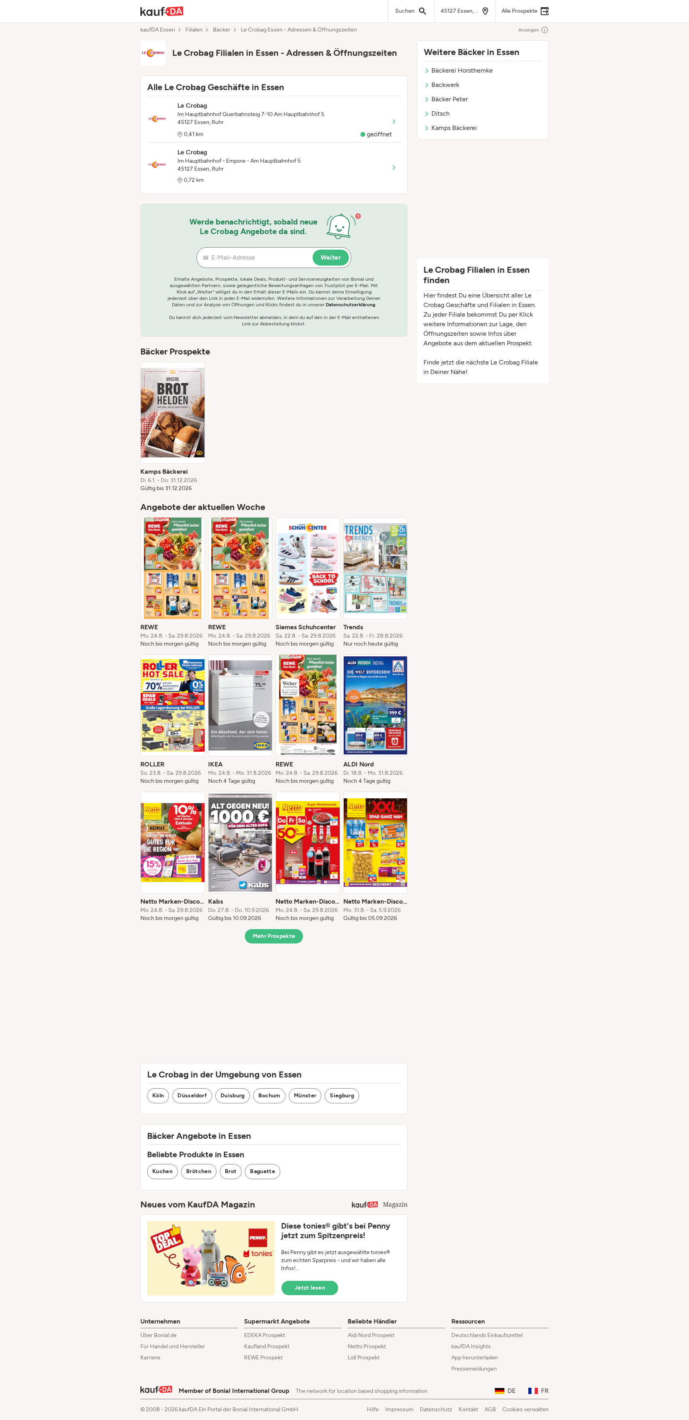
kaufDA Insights (471, 1346)
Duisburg (232, 1095)
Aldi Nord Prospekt (371, 1335)
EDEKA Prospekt (264, 1335)
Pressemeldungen (474, 1368)
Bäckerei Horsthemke (462, 70)
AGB (490, 1409)
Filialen (194, 30)
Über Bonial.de (158, 1335)
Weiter (331, 257)
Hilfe (373, 1409)
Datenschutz (436, 1409)
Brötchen (198, 1171)
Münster (305, 1095)
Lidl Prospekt (364, 1357)
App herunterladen (474, 1357)
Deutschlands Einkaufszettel (487, 1335)
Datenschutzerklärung (350, 304)
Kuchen (162, 1171)
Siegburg (342, 1095)
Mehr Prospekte (274, 936)
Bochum (269, 1095)
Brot (230, 1171)
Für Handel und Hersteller (172, 1346)
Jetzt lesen (310, 1287)
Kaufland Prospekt (266, 1346)
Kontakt (468, 1409)
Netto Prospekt (367, 1346)
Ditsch (440, 113)
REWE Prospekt (263, 1357)
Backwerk (445, 85)
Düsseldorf (192, 1095)
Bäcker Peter (449, 99)
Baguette (262, 1171)
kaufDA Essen (157, 30)
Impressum (399, 1409)
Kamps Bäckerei (454, 128)
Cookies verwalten (525, 1409)
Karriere (150, 1357)
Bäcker (221, 30)
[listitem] (172, 427)
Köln (158, 1095)
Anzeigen (528, 30)
